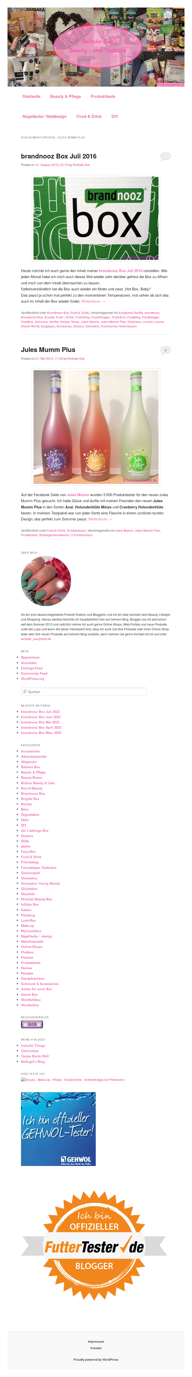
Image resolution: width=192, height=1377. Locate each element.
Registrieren (30, 657)
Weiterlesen (93, 301)
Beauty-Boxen (31, 777)
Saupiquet (48, 326)
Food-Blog (82, 317)
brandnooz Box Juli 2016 (58, 155)
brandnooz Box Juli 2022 (40, 711)
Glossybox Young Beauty (40, 883)
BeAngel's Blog (33, 1061)
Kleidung (28, 915)
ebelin (25, 846)
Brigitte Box (30, 798)
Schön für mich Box (36, 989)
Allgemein (29, 761)
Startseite (31, 96)
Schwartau (64, 326)
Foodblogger (151, 317)
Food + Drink (65, 317)
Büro (24, 809)
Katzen (26, 909)
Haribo (54, 321)
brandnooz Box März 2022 (41, 732)
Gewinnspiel (30, 872)
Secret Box (29, 994)
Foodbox (27, 321)
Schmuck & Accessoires (39, 983)
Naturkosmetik (32, 941)
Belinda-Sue (81, 164)
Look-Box (28, 920)
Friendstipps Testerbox (38, 867)
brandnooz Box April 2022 (41, 727)
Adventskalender (34, 756)
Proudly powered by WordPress (96, 1359)
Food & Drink (89, 116)
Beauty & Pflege (65, 96)
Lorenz (148, 321)
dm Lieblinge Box (34, 830)
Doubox (27, 835)
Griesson (41, 321)
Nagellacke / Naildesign (44, 116)
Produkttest (29, 535)
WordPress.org (32, 678)
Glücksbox (29, 888)
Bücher (26, 804)
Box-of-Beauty (31, 788)
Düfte (25, 841)
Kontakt (96, 1348)
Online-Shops (31, 946)
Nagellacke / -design (36, 936)
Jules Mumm (90, 321)
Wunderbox (30, 1005)
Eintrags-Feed (31, 668)
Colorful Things (33, 1045)
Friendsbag (29, 862)
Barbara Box (30, 766)
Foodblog (133, 317)
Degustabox (30, 814)
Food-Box (119, 317)
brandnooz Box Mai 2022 (40, 722)
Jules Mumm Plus (113, 321)
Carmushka (29, 1050)
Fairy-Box (28, 851)
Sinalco (78, 326)
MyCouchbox (31, 930)
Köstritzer (135, 321)
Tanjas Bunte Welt (35, 1056)
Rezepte (27, 973)
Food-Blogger (100, 317)
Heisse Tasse (70, 321)
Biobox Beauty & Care (38, 782)
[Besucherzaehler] (32, 1027)
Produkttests (103, 96)
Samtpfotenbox (32, 978)
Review (26, 967)
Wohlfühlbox (31, 999)
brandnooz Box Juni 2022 (40, 716)
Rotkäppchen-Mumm (54, 535)
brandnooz (152, 312)
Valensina (92, 326)
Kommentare (81, 535)
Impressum (96, 1341)
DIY (115, 116)
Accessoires (30, 751)
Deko (25, 819)
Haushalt (27, 893)
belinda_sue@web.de (36, 639)
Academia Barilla (130, 312)
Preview (27, 957)
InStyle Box (30, 904)
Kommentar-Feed (34, 673)
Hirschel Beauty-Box (36, 899)
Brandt (49, 317)
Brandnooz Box (58, 312)
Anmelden (29, 662)
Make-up (27, 925)
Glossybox (29, 878)
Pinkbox (27, 952)
